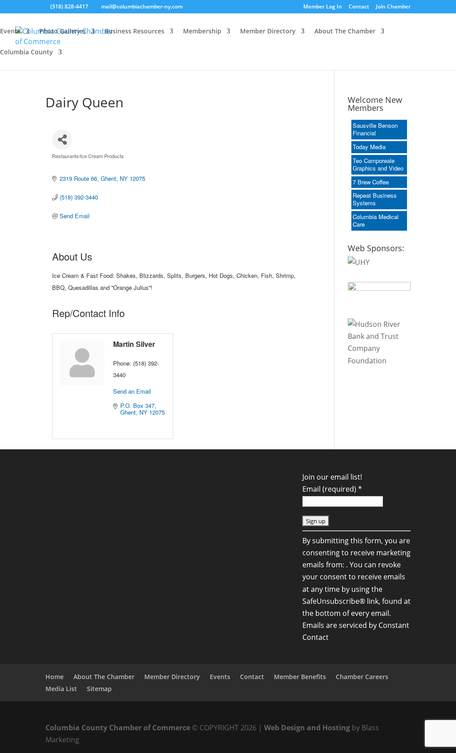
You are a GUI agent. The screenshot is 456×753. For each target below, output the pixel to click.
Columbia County (26, 52)
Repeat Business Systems (375, 199)
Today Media (369, 146)
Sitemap (99, 688)
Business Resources (134, 31)
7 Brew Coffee (371, 182)
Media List (61, 688)
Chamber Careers (362, 676)
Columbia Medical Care (376, 220)
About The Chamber (344, 31)
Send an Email (132, 391)
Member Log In (322, 7)
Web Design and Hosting (307, 728)
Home (54, 676)
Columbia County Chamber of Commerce (117, 728)
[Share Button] (62, 140)
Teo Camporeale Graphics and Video (378, 164)
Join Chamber (393, 7)
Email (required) (332, 489)
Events (10, 31)
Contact (359, 7)
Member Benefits (300, 676)
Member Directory (268, 31)
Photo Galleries (62, 31)
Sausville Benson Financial (375, 129)
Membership (202, 31)
